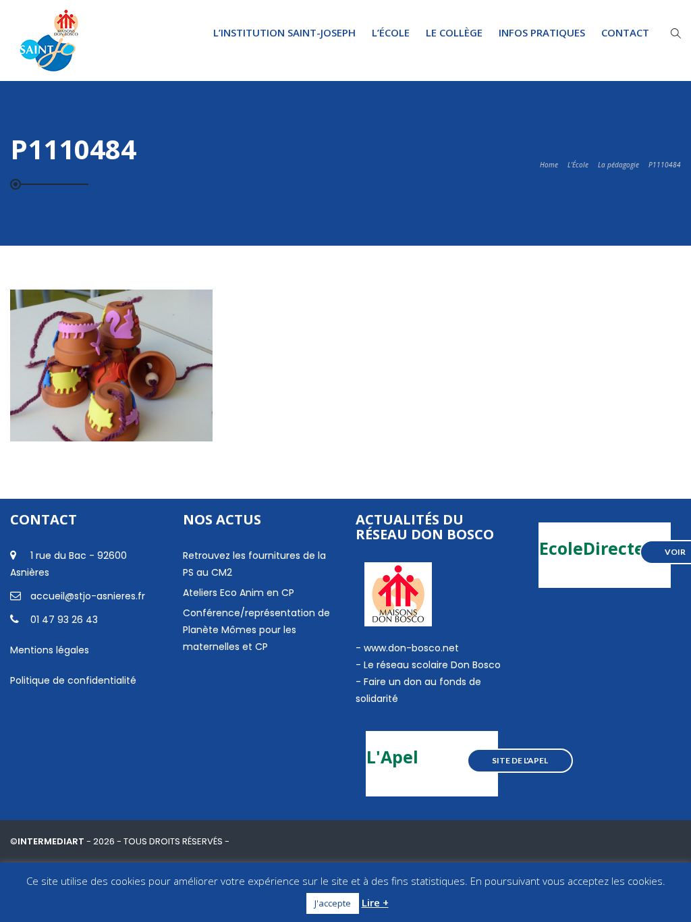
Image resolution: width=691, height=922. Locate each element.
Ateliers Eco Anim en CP (238, 592)
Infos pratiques (542, 32)
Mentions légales (49, 650)
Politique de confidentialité (73, 680)
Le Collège (454, 32)
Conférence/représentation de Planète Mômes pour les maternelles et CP (256, 629)
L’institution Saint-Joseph (284, 32)
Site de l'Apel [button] (520, 760)
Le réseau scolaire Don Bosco (431, 665)
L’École (391, 32)
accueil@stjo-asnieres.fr (87, 596)
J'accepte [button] (332, 903)
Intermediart (52, 841)
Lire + (375, 902)
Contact (625, 32)
